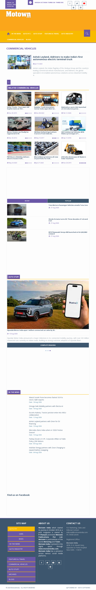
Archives (12, 574)
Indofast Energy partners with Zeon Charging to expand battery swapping (47, 449)
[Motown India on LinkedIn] (81, 7)
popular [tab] (68, 201)
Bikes (21, 539)
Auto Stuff (37, 34)
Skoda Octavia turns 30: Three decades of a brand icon (58, 2)
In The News (14, 392)
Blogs (28, 40)
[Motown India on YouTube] (84, 3)
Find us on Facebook (18, 495)
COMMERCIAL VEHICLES (15, 40)
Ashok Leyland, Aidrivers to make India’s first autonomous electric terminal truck (58, 58)
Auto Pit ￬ (27, 34)
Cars (21, 534)
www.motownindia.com (48, 549)
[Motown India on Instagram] (73, 7)
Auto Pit (13, 529)
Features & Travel (52, 34)
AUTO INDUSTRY (67, 34)
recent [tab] (27, 201)
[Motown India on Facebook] (70, 3)
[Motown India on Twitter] (77, 3)
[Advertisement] (48, 23)
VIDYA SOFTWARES (84, 588)
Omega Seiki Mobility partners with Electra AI (46, 406)
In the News (16, 34)
